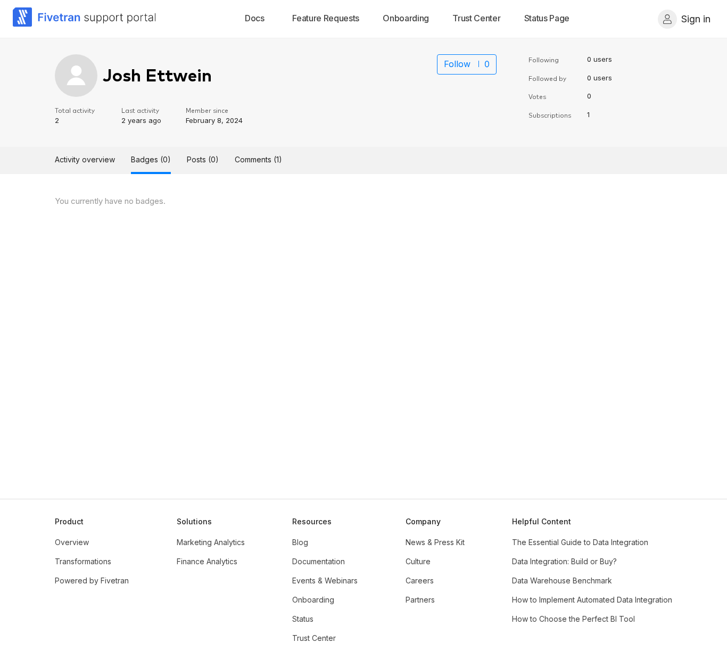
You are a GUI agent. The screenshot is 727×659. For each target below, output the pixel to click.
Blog (300, 542)
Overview (72, 542)
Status (302, 618)
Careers (420, 580)
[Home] (84, 18)
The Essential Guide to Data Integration (580, 542)
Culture (418, 561)
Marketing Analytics (211, 542)
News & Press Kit (435, 542)
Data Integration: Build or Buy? (564, 561)
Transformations (83, 561)
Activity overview (85, 159)
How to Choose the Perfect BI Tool (573, 618)
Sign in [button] (696, 18)
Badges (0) (151, 159)
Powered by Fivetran (92, 580)
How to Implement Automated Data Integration (592, 599)
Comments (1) (258, 159)
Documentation (318, 561)
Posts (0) (203, 159)
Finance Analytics (207, 561)
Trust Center (314, 637)
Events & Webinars (325, 580)
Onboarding (313, 599)
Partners (420, 599)
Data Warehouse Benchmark (562, 580)
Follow (457, 64)
